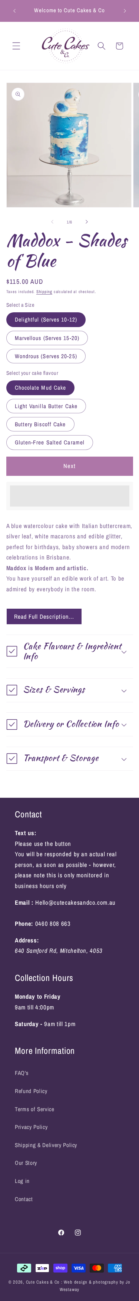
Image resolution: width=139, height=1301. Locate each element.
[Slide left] (52, 222)
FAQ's (21, 1073)
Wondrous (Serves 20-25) (46, 356)
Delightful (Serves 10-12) (46, 319)
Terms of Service (34, 1109)
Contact (24, 1199)
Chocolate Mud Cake (40, 387)
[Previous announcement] (14, 11)
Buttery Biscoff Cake (40, 424)
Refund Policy (31, 1091)
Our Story (26, 1163)
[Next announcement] (125, 11)
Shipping (44, 291)
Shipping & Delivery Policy (46, 1145)
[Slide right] (87, 222)
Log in (22, 1181)
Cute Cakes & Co (43, 1282)
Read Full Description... (44, 616)
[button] (16, 46)
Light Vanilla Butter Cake (46, 406)
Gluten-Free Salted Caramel (50, 442)
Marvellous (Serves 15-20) (47, 338)
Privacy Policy (31, 1127)
